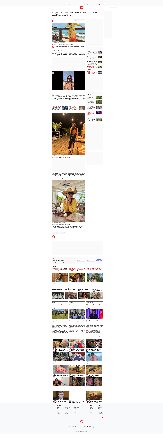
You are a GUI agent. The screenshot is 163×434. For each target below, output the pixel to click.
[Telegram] (79, 426)
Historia (75, 409)
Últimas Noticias (59, 407)
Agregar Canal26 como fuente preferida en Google (80, 20)
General (66, 409)
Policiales (58, 412)
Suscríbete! (99, 260)
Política (53, 302)
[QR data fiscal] (93, 427)
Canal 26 (57, 20)
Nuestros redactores (101, 414)
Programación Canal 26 (101, 413)
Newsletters (100, 417)
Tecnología (58, 413)
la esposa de (59, 54)
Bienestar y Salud (67, 407)
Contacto (99, 408)
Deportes (66, 408)
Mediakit (100, 412)
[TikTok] (76, 426)
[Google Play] (89, 427)
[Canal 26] (81, 422)
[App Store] (84, 427)
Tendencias (67, 413)
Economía (71, 302)
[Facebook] (69, 426)
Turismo (75, 413)
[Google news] (81, 426)
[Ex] (72, 426)
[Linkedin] (75, 426)
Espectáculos (59, 409)
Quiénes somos (100, 407)
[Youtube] (73, 426)
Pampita (53, 232)
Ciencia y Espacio (76, 407)
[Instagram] (70, 426)
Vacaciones (62, 232)
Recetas (75, 412)
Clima (57, 408)
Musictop (91, 412)
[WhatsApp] (78, 426)
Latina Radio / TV (92, 408)
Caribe (58, 232)
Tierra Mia (91, 409)
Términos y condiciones (101, 409)
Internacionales (89, 302)
